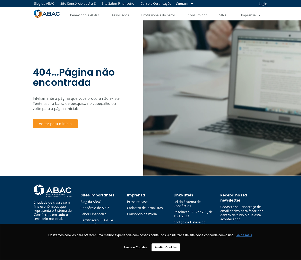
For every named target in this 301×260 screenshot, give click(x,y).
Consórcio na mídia (142, 214)
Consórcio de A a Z (94, 208)
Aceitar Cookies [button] (166, 247)
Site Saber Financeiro (118, 3)
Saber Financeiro (93, 214)
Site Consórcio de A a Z (78, 3)
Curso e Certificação (155, 3)
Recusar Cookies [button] (135, 247)
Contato (182, 3)
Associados (120, 15)
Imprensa (248, 15)
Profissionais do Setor (158, 15)
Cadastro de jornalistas (145, 208)
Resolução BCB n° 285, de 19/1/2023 (193, 214)
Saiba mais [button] (244, 235)
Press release (137, 201)
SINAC (224, 15)
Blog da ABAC (44, 3)
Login (263, 3)
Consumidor (197, 15)
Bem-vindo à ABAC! (84, 15)
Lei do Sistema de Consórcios (187, 203)
